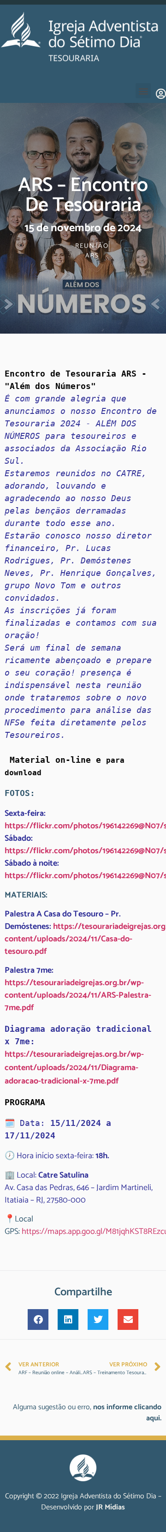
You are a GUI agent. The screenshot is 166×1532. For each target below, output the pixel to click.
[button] (143, 90)
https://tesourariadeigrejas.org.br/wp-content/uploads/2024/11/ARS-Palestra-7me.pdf (78, 995)
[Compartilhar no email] (128, 1319)
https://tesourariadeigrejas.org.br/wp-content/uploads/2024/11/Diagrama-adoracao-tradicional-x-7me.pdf (74, 1067)
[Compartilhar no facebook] (38, 1319)
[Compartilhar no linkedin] (68, 1319)
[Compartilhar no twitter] (98, 1319)
